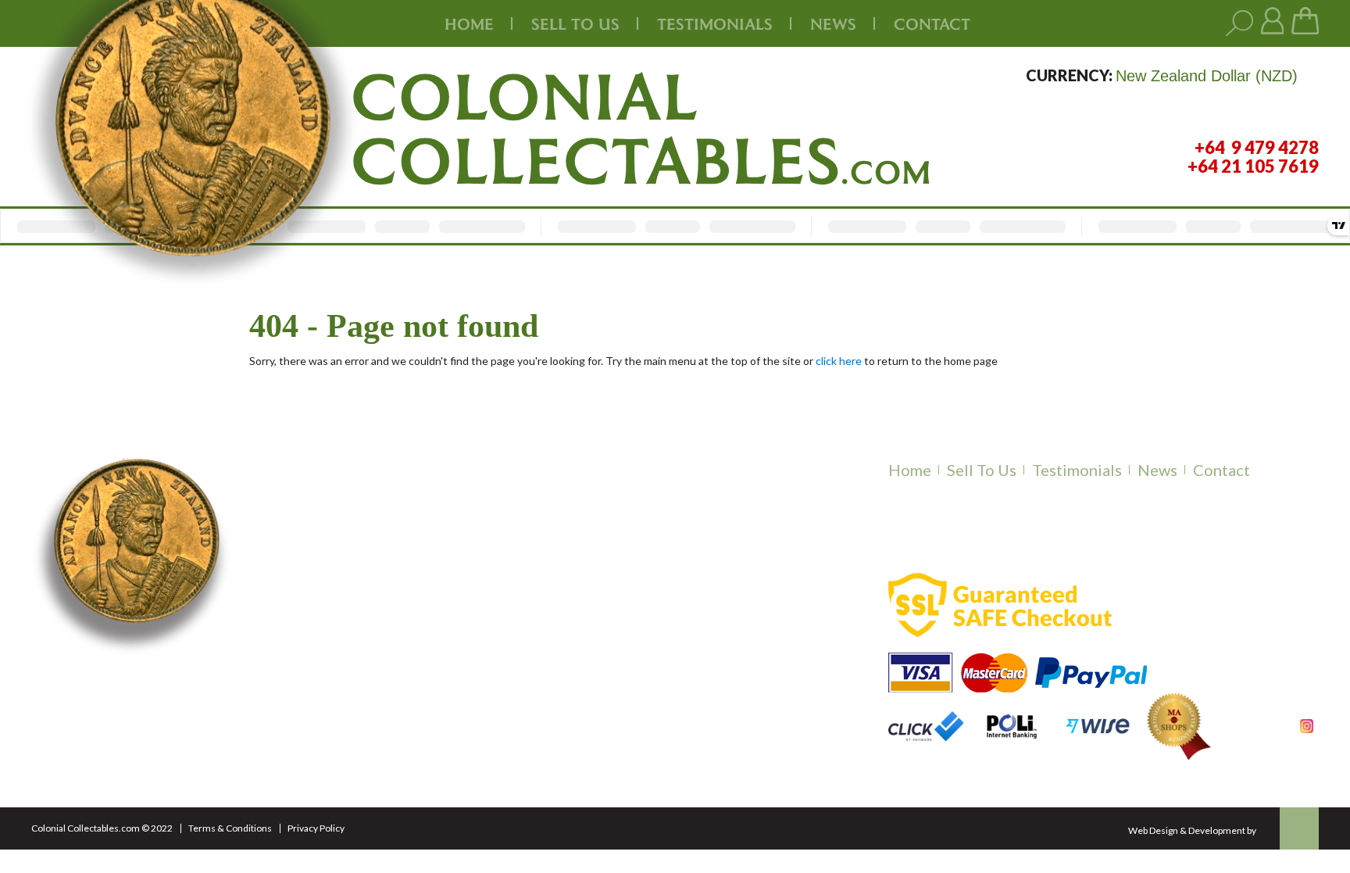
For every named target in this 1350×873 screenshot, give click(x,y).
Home (469, 23)
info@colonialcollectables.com (399, 720)
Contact (932, 23)
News (833, 23)
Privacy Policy (316, 828)
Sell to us (575, 23)
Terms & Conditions (230, 828)
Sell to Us (981, 469)
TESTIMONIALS (715, 23)
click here (839, 360)
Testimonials (1077, 469)
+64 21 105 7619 (340, 686)
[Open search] (1239, 24)
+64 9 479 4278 (337, 666)
